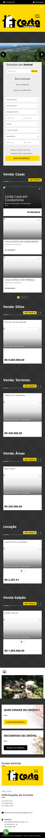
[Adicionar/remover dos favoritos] (40, 189)
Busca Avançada (22, 78)
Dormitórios (11, 136)
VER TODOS (34, 180)
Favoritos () (39, 2)
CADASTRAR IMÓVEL (15, 722)
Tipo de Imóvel (12, 130)
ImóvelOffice (18, 835)
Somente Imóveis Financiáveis (21, 153)
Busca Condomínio (22, 90)
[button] (38, 312)
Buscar (34, 71)
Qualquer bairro (13, 112)
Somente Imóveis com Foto (20, 150)
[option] (22, 240)
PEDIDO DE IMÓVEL (16, 747)
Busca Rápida (22, 84)
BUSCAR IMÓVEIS (22, 158)
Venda (9, 124)
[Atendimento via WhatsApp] (6, 832)
